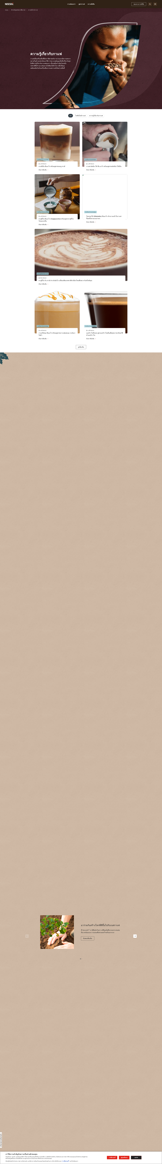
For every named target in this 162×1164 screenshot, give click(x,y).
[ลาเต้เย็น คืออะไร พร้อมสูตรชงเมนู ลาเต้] (57, 144)
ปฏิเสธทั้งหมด (124, 1157)
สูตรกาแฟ (82, 4)
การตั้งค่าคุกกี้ (112, 1157)
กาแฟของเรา (71, 4)
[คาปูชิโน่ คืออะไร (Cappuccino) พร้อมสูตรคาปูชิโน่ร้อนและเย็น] (57, 196)
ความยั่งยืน (91, 4)
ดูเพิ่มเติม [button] (81, 347)
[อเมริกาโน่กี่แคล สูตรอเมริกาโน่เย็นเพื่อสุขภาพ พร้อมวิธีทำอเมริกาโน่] (104, 310)
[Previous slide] (27, 936)
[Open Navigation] (155, 4)
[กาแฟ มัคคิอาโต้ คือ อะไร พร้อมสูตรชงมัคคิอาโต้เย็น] (104, 144)
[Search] (150, 4)
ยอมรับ (136, 1157)
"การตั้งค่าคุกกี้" (65, 1161)
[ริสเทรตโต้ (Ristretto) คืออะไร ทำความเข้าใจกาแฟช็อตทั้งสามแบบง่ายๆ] (104, 196)
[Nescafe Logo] (9, 4)
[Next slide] (135, 936)
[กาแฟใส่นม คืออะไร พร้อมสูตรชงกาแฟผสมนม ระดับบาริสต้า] (57, 310)
